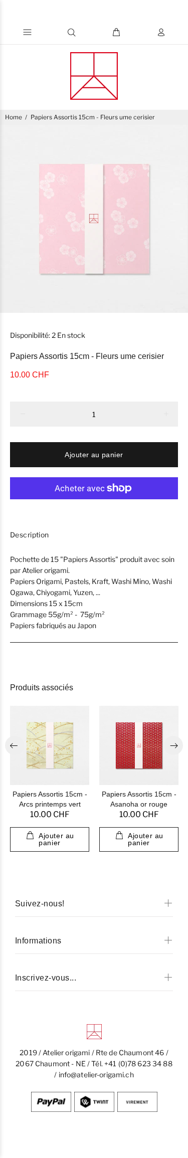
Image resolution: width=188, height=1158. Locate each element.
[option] (94, 219)
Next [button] (173, 745)
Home (13, 117)
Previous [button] (14, 745)
